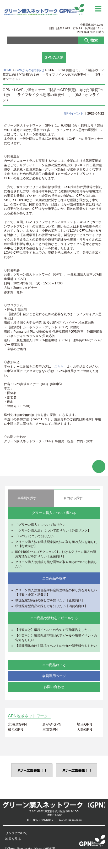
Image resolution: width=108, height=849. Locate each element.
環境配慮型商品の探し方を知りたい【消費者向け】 (51, 606)
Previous (5, 770)
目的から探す (73, 498)
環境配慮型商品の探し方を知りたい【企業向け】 (49, 600)
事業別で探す (27, 498)
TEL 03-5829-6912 (39, 820)
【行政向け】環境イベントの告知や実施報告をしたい (53, 630)
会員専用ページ (54, 676)
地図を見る (13, 839)
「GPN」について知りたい (34, 536)
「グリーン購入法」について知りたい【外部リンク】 (53, 530)
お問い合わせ (54, 687)
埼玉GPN (84, 724)
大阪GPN (84, 729)
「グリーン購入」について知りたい (40, 525)
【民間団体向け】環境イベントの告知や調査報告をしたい (56, 646)
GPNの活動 (54, 57)
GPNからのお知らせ (29, 70)
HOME (7, 70)
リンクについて (16, 833)
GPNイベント (73, 113)
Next (103, 770)
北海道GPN (17, 724)
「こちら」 (59, 366)
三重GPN (50, 729)
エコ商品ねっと (54, 665)
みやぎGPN (51, 724)
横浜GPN (15, 729)
